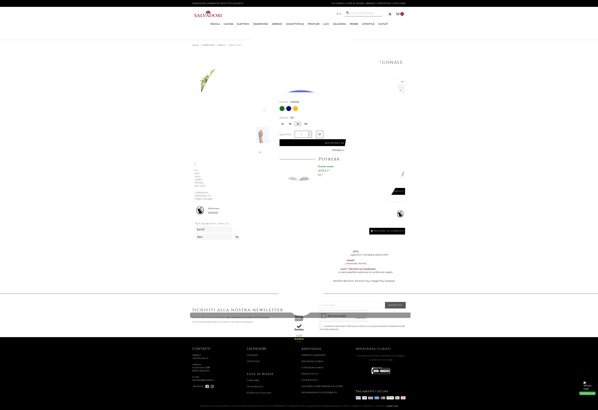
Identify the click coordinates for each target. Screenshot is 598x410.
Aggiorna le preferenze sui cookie (322, 386)
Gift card (399, 3)
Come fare (253, 380)
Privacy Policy (309, 374)
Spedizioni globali (312, 361)
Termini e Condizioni (313, 355)
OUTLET (383, 23)
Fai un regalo (255, 386)
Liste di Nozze (355, 3)
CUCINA (228, 23)
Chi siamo (337, 3)
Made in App (392, 406)
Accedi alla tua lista (259, 393)
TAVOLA (215, 23)
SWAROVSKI (260, 23)
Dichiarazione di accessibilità (319, 392)
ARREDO (277, 23)
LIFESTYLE (368, 23)
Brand (370, 3)
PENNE (354, 23)
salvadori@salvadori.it (203, 380)
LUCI (326, 23)
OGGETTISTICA (295, 23)
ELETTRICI (243, 23)
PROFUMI (314, 23)
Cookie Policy (309, 380)
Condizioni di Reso (312, 367)
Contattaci (384, 3)
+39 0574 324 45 (200, 358)
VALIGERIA (339, 23)
